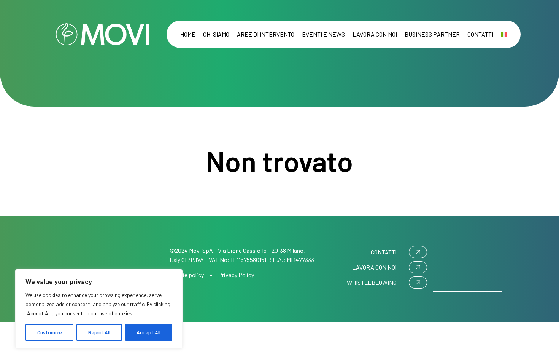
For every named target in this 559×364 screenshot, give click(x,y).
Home (187, 34)
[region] (99, 309)
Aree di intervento (265, 34)
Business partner (432, 34)
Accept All (148, 332)
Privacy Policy (236, 274)
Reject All (99, 332)
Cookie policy (187, 274)
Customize (49, 332)
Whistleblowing (372, 282)
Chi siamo (216, 34)
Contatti (480, 34)
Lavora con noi (375, 34)
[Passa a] (504, 34)
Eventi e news (323, 34)
